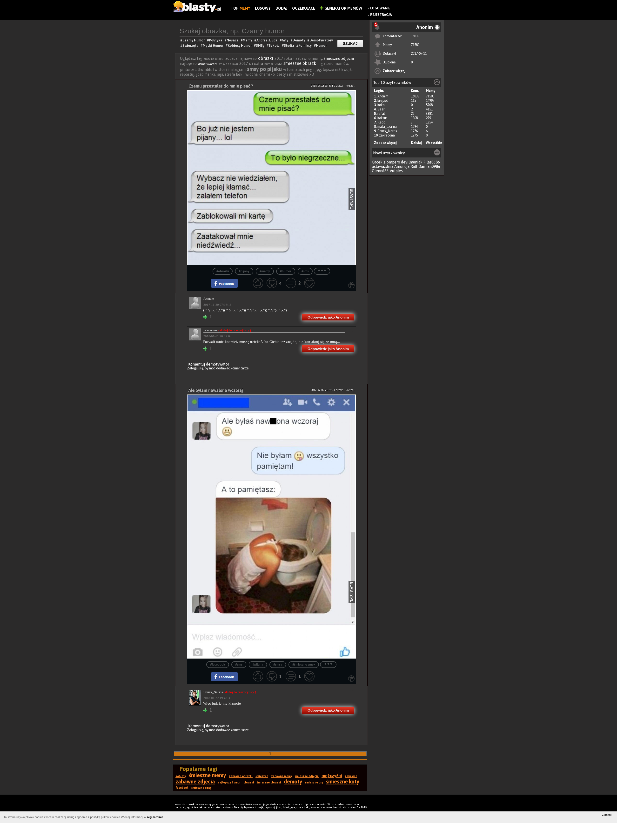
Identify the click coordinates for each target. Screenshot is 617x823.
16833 (415, 36)
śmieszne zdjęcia (339, 58)
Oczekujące (303, 8)
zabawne (351, 776)
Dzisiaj (416, 143)
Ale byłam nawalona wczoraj (215, 390)
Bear (381, 109)
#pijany (244, 271)
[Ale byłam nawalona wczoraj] (271, 526)
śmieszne (261, 776)
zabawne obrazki (241, 776)
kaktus (382, 118)
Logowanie (380, 8)
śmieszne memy (207, 775)
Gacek (377, 162)
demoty (293, 781)
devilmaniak (412, 162)
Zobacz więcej (394, 71)
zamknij (607, 814)
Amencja (401, 166)
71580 (415, 45)
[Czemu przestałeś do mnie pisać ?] (271, 177)
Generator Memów (342, 8)
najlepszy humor (229, 782)
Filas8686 (431, 162)
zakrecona (387, 135)
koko (381, 105)
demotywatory (208, 64)
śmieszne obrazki (300, 63)
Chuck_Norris (387, 131)
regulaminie (155, 817)
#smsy (277, 665)
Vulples (396, 171)
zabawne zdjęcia (195, 781)
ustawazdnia (382, 166)
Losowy (263, 8)
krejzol (382, 100)
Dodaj (281, 8)
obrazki (265, 58)
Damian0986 (429, 166)
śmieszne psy (314, 782)
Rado (381, 122)
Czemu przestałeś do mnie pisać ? (220, 85)
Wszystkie (434, 143)
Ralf (413, 166)
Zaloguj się (195, 368)
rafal (381, 114)
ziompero (391, 162)
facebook (181, 787)
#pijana (258, 665)
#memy (265, 271)
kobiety (180, 776)
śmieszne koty (342, 781)
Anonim (382, 96)
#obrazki (222, 271)
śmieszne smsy (201, 787)
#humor (285, 271)
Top (240, 8)
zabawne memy (281, 776)
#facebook (217, 665)
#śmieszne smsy (303, 665)
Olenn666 (380, 171)
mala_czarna (387, 127)
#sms (305, 271)
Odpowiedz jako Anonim (328, 317)
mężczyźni (332, 775)
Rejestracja (381, 15)
